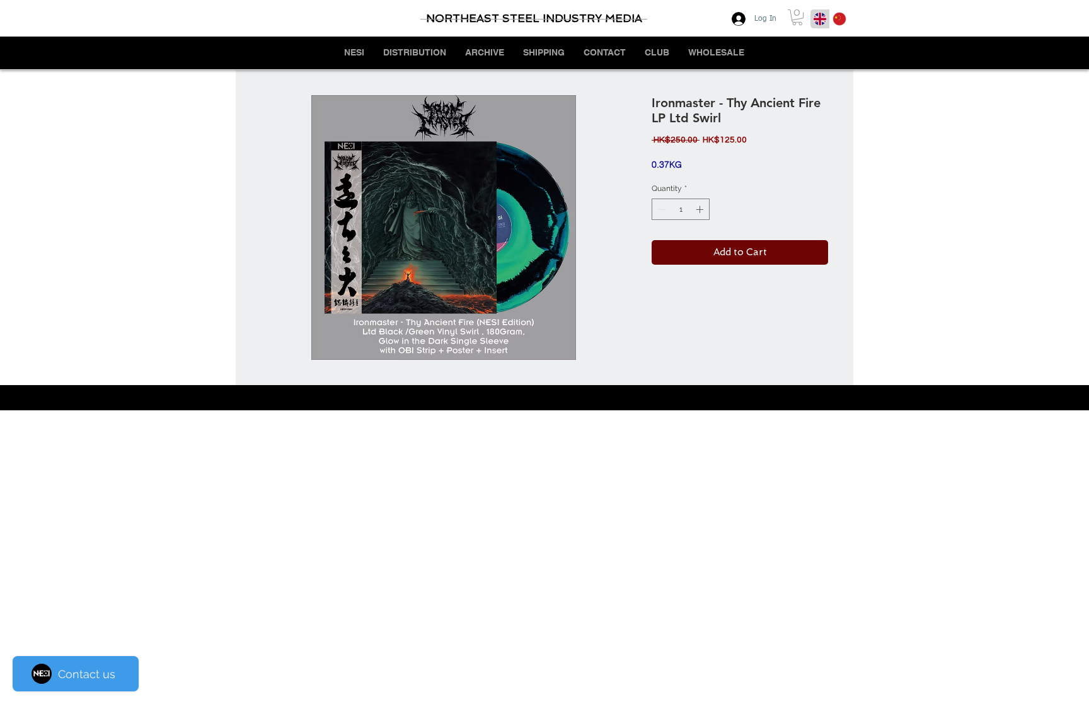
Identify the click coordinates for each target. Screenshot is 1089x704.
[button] (797, 17)
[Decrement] (660, 209)
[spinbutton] (680, 209)
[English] (819, 18)
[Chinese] (839, 18)
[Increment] (701, 209)
